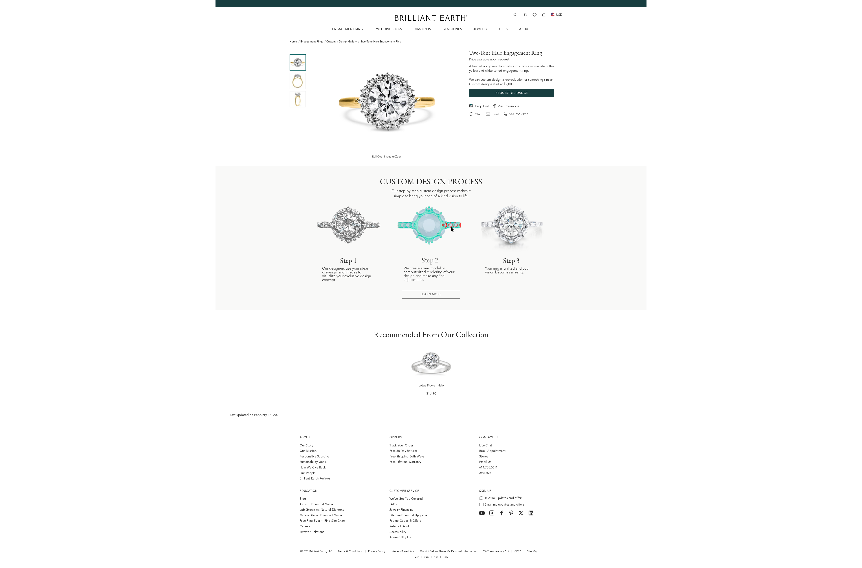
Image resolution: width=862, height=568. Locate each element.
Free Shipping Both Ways (406, 456)
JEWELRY (480, 29)
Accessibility (397, 532)
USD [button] (445, 557)
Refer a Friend (399, 526)
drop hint (482, 106)
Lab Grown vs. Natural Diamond (322, 509)
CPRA (518, 551)
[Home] (431, 18)
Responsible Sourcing (314, 456)
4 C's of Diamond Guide (316, 504)
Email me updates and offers (504, 504)
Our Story (306, 445)
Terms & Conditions (350, 551)
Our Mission (308, 451)
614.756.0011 (519, 114)
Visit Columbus (508, 106)
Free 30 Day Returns (403, 451)
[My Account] (525, 15)
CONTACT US (488, 437)
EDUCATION (309, 491)
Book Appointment (492, 451)
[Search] (514, 14)
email (495, 114)
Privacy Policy (376, 551)
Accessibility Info (400, 537)
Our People (308, 473)
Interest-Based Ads (403, 551)
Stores (483, 456)
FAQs (393, 504)
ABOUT (524, 29)
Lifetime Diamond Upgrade (408, 515)
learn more (431, 294)
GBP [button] (436, 557)
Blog (303, 498)
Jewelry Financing (401, 509)
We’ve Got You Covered (406, 498)
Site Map (532, 551)
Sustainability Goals (313, 462)
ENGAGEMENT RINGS (348, 29)
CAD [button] (426, 557)
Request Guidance (511, 93)
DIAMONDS (422, 29)
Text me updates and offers (504, 498)
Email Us (485, 462)
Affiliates (485, 473)
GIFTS (503, 29)
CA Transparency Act (496, 551)
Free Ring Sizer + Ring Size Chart (322, 520)
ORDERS (395, 437)
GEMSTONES (452, 29)
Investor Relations (312, 532)
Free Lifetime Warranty (405, 462)
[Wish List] (534, 15)
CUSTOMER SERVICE (404, 491)
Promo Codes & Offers (405, 520)
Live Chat (485, 445)
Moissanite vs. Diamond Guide (321, 515)
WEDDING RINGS (389, 29)
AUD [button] (416, 557)
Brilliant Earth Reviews (315, 478)
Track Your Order (401, 445)
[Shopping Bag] (544, 15)
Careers (305, 526)
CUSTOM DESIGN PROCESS (431, 182)
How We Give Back (313, 467)
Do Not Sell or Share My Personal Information (448, 551)
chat (478, 114)
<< (298, 51)
